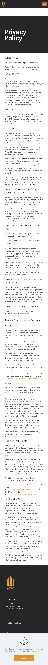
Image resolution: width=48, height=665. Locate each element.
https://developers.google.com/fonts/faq (21, 490)
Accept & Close (24, 658)
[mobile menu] (44, 4)
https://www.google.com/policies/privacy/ (22, 494)
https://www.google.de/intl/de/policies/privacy (26, 379)
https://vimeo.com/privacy (16, 437)
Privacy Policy (36, 651)
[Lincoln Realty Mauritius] (4, 4)
